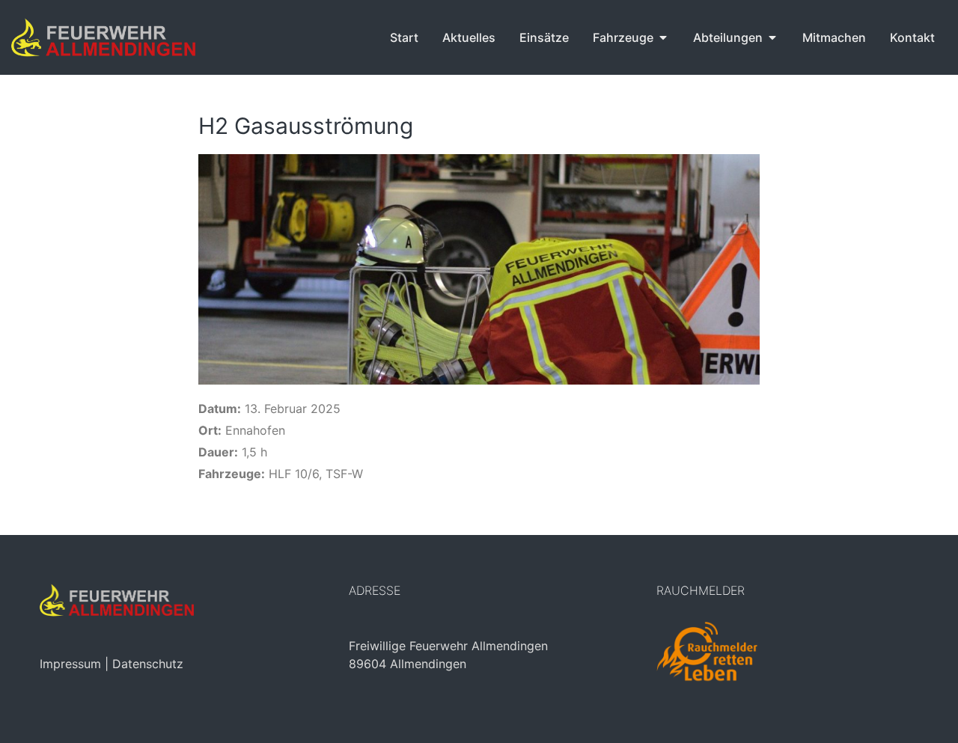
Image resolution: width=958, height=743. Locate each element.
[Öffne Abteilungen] (772, 37)
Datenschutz (147, 663)
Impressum (70, 663)
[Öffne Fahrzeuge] (663, 37)
